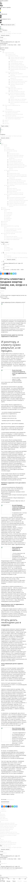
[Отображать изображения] (1, 15)
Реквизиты (3, 815)
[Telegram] (15, 274)
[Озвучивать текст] (1, 21)
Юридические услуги (12, 72)
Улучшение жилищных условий (15, 93)
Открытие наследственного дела (18, 81)
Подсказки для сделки (5, 841)
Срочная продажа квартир (17, 64)
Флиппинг (9, 109)
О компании (3, 811)
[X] (7, 274)
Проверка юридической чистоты (8, 832)
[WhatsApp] (11, 274)
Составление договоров (16, 79)
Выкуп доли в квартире (16, 88)
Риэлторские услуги (12, 55)
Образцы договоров (12, 112)
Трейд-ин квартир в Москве (17, 91)
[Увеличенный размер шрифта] (1, 6)
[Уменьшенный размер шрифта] (0, 2)
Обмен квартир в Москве (16, 61)
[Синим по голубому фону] (0, 12)
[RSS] (0, 275)
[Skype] (13, 274)
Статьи (3, 808)
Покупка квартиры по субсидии (18, 99)
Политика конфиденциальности (8, 869)
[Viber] (9, 274)
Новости (3, 809)
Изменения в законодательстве (15, 117)
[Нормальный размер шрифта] (1, 4)
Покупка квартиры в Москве (17, 57)
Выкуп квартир (11, 87)
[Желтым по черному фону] (0, 11)
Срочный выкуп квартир (6, 829)
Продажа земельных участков (18, 66)
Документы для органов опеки (15, 114)
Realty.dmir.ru (10, 799)
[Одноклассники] (3, 274)
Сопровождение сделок (16, 63)
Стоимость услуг (11, 54)
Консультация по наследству (17, 82)
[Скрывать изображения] (0, 17)
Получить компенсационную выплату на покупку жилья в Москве (17, 96)
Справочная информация (14, 118)
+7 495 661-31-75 (6, 32)
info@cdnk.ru (3, 39)
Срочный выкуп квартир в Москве (19, 67)
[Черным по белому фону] (0, 9)
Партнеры (2, 817)
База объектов (3, 818)
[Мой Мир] (5, 274)
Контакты (2, 814)
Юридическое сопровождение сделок (9, 833)
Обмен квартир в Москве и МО (8, 826)
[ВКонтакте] (1, 274)
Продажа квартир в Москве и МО (8, 824)
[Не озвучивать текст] (0, 22)
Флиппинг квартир (5, 830)
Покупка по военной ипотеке (17, 100)
